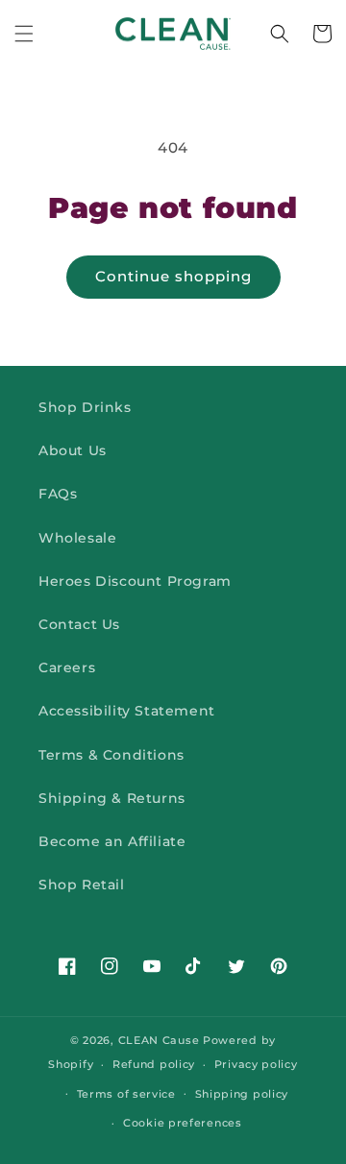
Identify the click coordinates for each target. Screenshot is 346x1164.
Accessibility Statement (126, 710)
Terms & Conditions (111, 755)
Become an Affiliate (111, 841)
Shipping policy (242, 1094)
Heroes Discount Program (135, 581)
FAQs (57, 493)
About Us (72, 450)
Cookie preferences (182, 1122)
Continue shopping (173, 276)
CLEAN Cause (159, 1040)
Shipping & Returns (111, 798)
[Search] (280, 33)
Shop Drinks (85, 407)
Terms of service (126, 1094)
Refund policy (153, 1064)
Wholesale (77, 537)
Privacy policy (256, 1064)
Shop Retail (81, 884)
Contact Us (79, 624)
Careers (66, 667)
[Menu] (24, 33)
